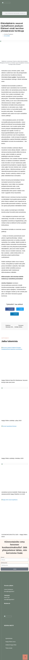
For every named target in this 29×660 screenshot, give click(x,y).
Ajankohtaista (8, 638)
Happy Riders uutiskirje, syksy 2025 (11, 420)
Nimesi (2, 557)
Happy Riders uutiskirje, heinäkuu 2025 (12, 458)
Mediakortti (7, 603)
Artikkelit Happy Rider (10, 644)
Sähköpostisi (4, 562)
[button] (26, 5)
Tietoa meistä (8, 648)
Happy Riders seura (10, 641)
